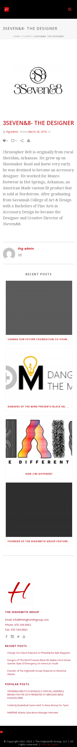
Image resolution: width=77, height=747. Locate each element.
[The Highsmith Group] (4, 731)
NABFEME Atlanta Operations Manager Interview (32, 712)
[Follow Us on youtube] (23, 636)
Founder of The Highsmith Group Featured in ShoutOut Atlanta (40, 541)
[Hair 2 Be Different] (39, 442)
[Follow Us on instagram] (12, 636)
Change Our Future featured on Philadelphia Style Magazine (38, 652)
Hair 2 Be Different (39, 473)
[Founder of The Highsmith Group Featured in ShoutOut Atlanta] (39, 510)
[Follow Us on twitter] (18, 636)
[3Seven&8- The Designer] (38, 79)
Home (16, 36)
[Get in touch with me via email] (20, 255)
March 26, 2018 (37, 131)
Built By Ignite (49, 744)
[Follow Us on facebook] (6, 636)
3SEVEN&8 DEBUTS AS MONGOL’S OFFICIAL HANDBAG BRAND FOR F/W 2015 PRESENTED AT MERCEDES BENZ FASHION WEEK (35, 695)
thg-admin (12, 131)
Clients (27, 36)
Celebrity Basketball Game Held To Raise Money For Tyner (38, 705)
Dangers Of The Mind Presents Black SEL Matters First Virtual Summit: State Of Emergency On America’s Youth (38, 662)
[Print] (30, 140)
